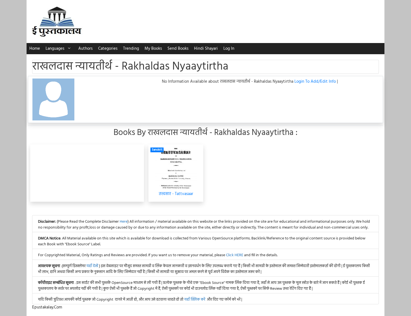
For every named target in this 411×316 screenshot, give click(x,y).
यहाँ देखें (92, 266)
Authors (85, 48)
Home (34, 48)
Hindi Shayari (206, 48)
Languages (55, 48)
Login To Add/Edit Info (315, 81)
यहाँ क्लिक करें (194, 299)
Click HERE (234, 255)
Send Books (177, 48)
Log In (228, 48)
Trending (131, 48)
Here (123, 221)
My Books (153, 48)
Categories (107, 48)
